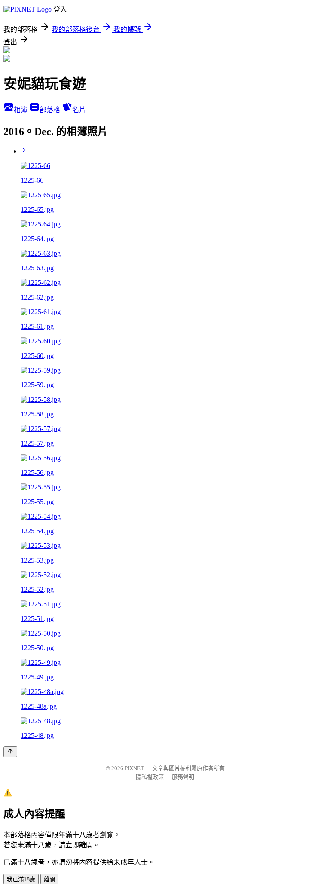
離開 (49, 879)
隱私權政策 (150, 777)
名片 (79, 109)
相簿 (21, 109)
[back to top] (10, 751)
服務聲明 (183, 777)
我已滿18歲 (21, 879)
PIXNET (134, 768)
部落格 (51, 109)
